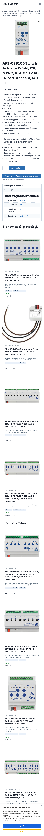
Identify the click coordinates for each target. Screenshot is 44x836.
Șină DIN (23, 205)
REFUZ (22, 831)
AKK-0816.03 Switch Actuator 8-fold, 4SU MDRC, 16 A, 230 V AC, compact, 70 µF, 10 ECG (20, 721)
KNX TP (23, 200)
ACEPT (22, 826)
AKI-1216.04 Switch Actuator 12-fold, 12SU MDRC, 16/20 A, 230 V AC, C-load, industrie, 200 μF (21, 424)
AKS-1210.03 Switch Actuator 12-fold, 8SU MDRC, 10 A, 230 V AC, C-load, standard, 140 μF (22, 277)
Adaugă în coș (17, 168)
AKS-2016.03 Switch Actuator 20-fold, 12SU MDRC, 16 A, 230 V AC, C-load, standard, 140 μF (21, 795)
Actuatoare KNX (13, 11)
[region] (22, 820)
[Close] (42, 806)
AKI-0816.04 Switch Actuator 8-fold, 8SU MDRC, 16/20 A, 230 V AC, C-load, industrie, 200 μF (21, 649)
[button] (39, 21)
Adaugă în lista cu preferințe (27, 176)
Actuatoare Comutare (28, 11)
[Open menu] (40, 4)
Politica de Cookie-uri (12, 821)
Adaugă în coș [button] (11, 297)
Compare (8, 176)
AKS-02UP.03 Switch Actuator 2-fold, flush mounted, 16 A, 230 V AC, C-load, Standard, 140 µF (22, 351)
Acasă (4, 11)
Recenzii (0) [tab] (9, 190)
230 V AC (24, 216)
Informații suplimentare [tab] (13, 186)
